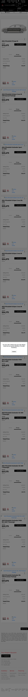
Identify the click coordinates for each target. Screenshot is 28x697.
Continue (14, 351)
